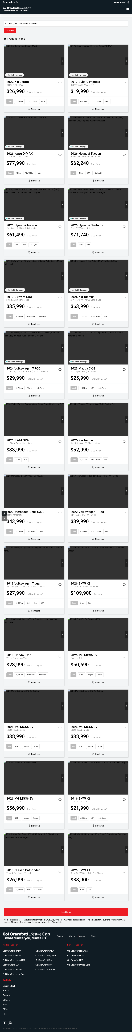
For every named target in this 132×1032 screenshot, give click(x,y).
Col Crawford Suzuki (45, 969)
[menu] (81, 9)
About (72, 936)
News (93, 936)
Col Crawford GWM (12, 955)
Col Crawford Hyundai (45, 955)
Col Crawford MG (43, 964)
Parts (5, 1004)
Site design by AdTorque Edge (66, 1028)
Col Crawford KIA (43, 960)
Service (6, 1000)
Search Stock (9, 986)
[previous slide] (5, 61)
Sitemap (52, 1028)
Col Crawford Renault (13, 969)
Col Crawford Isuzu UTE (14, 960)
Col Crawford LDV (11, 964)
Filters (11, 30)
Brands (6, 990)
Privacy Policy (43, 1028)
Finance (6, 995)
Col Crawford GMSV (45, 951)
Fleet (5, 1014)
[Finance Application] (4, 513)
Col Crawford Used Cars (14, 974)
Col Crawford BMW (12, 951)
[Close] (4, 518)
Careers (82, 936)
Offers (5, 1009)
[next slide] (62, 61)
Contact (60, 936)
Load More (66, 912)
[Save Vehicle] (59, 83)
